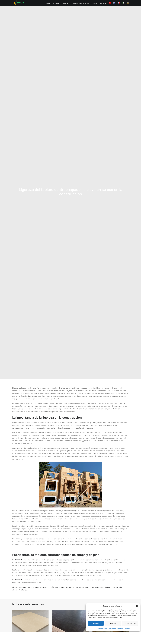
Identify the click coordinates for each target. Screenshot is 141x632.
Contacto (103, 3)
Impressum (127, 628)
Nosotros (56, 3)
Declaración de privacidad (115, 628)
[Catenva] (19, 3)
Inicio (48, 3)
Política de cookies (101, 628)
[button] (137, 606)
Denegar (113, 623)
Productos (65, 3)
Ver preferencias (130, 623)
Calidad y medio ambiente (80, 3)
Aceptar (96, 623)
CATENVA (18, 560)
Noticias (94, 3)
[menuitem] (48, 3)
